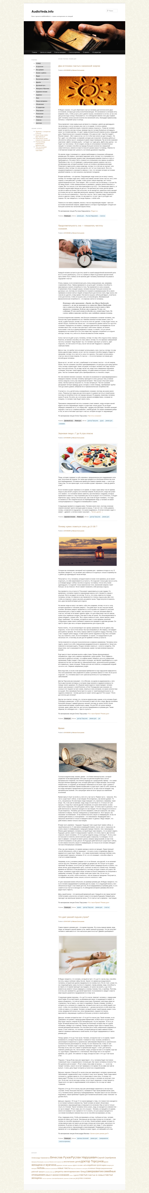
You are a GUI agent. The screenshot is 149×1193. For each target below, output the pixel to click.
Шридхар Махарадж (37, 1162)
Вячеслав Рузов (60, 1157)
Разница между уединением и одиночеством (40, 143)
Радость (94, 211)
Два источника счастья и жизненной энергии (79, 65)
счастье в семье (96, 1174)
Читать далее (97, 512)
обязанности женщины (82, 1168)
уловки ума (72, 1178)
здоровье (70, 1165)
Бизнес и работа (41, 73)
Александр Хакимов (39, 1157)
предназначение (106, 1168)
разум (47, 1172)
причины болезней (82, 1138)
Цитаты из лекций (45, 52)
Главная (34, 52)
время (79, 907)
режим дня (80, 216)
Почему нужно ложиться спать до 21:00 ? (77, 526)
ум (99, 718)
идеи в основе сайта (80, 1165)
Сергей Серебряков (107, 1157)
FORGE (38, 63)
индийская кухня (94, 1165)
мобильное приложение (51, 1168)
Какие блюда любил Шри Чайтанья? (42, 136)
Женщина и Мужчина (42, 88)
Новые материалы (41, 101)
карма (104, 1165)
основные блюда (94, 1168)
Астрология (39, 66)
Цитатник (39, 123)
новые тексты (64, 1168)
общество (73, 1168)
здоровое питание (61, 1165)
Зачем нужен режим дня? (99, 1133)
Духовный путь (68, 420)
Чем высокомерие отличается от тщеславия (41, 148)
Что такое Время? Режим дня (98, 713)
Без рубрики (40, 70)
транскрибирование (57, 1178)
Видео (38, 76)
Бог (49, 1158)
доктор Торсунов (93, 420)
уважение (66, 1178)
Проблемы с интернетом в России (43, 132)
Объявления (40, 104)
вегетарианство (58, 1162)
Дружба (38, 82)
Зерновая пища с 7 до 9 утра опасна (75, 433)
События (38, 120)
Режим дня (67, 216)
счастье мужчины (64, 1141)
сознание (62, 423)
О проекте (86, 52)
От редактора (96, 52)
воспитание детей (72, 1161)
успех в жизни (84, 1178)
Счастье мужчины (74, 52)
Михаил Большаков (78, 70)
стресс (71, 1175)
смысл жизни (52, 1174)
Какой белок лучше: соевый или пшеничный (43, 139)
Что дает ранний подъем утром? (73, 916)
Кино (37, 98)
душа (101, 420)
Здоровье (39, 95)
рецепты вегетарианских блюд (70, 1171)
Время (61, 728)
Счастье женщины (60, 52)
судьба (75, 1175)
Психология (39, 114)
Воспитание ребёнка (42, 79)
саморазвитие (103, 1138)
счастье (102, 216)
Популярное (39, 110)
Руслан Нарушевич (92, 216)
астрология (46, 1162)
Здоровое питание (69, 517)
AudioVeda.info (43, 11)
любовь (41, 1168)
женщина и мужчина (44, 1164)
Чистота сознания (94, 416)
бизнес (51, 1162)
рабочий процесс (38, 1171)
